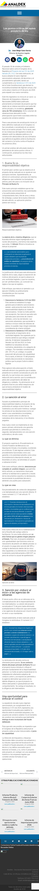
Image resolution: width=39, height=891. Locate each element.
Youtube (25, 841)
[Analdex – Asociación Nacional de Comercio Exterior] (13, 7)
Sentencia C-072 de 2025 (25, 83)
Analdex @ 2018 (19, 889)
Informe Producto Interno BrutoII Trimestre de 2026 (10, 797)
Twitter (12, 841)
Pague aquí (5, 849)
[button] (7, 59)
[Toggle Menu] (19, 13)
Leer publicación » (9, 804)
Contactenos (5, 841)
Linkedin (31, 841)
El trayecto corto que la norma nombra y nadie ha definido (9, 823)
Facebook (19, 841)
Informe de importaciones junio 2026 (29, 822)
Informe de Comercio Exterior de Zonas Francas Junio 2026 (29, 798)
